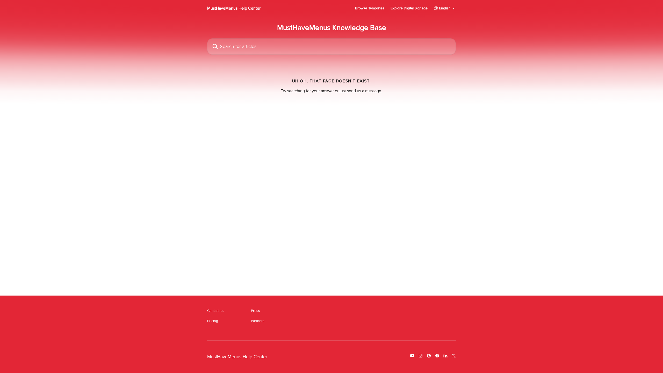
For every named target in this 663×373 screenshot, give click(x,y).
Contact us (215, 311)
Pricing (212, 321)
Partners (257, 321)
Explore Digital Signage (409, 8)
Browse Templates (369, 8)
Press (255, 311)
